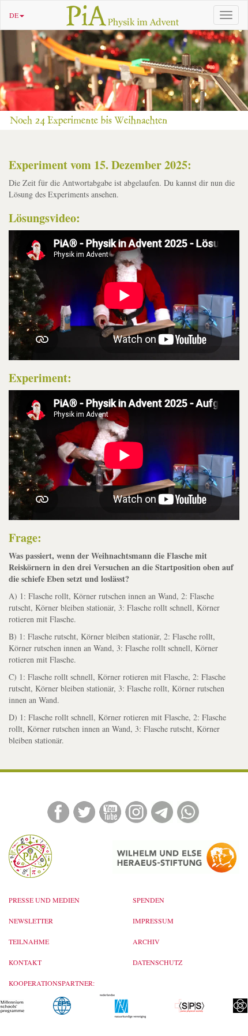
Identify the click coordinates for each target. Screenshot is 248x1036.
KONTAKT (25, 962)
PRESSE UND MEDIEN (44, 899)
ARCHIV (146, 941)
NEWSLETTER (31, 920)
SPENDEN (148, 899)
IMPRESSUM (153, 920)
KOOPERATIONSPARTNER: (52, 983)
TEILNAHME (29, 941)
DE (13, 15)
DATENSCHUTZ (157, 962)
